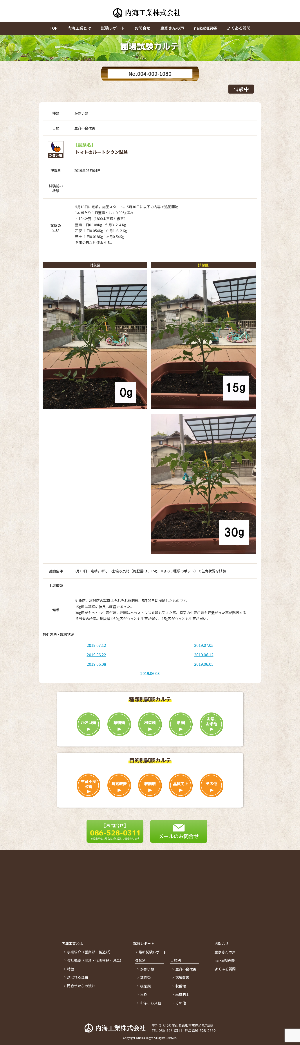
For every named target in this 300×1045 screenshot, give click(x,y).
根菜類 (145, 986)
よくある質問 (239, 28)
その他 (180, 1003)
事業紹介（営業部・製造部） (90, 952)
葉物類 (145, 977)
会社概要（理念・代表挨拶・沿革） (95, 960)
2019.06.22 (96, 654)
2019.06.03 (150, 673)
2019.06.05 (203, 664)
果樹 (143, 994)
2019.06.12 (203, 654)
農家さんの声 (172, 28)
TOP (54, 28)
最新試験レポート (153, 952)
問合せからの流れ (81, 985)
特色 (70, 969)
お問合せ (142, 28)
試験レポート (113, 28)
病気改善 (182, 977)
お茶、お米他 (150, 1003)
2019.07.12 (96, 645)
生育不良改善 (185, 969)
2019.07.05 (203, 645)
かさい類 (147, 969)
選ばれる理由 (77, 977)
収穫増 (180, 986)
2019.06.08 (96, 664)
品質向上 (182, 994)
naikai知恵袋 (205, 28)
